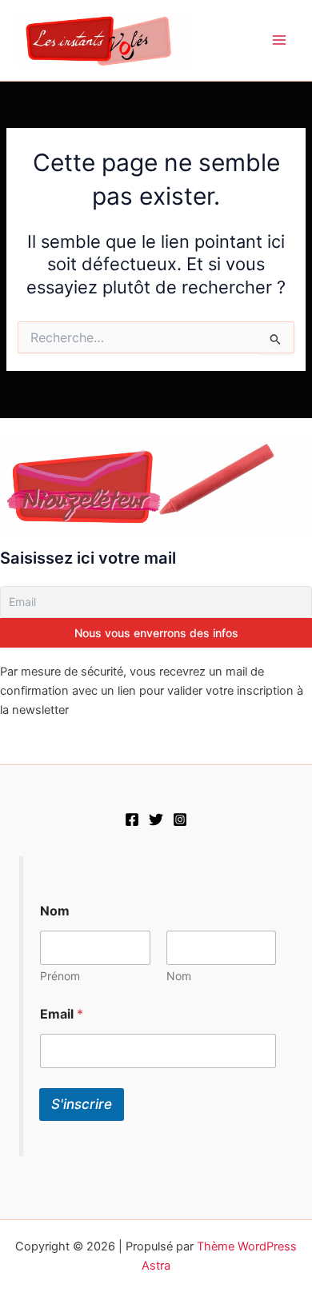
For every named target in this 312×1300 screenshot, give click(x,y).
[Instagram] (180, 819)
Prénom (60, 976)
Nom (178, 976)
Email (61, 1014)
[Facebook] (132, 819)
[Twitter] (156, 819)
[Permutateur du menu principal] (279, 40)
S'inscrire (81, 1104)
